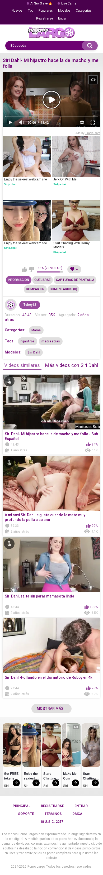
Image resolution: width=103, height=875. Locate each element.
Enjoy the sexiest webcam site (25, 179)
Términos (53, 814)
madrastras (50, 341)
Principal (21, 806)
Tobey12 (29, 305)
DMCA (77, 814)
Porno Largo (36, 866)
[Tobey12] (11, 305)
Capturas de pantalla (75, 280)
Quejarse (42, 280)
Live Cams (68, 3)
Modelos (64, 10)
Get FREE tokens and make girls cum (12, 777)
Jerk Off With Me (65, 179)
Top (30, 10)
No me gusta (31, 269)
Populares (46, 10)
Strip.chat (10, 184)
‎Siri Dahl (33, 352)
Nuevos (17, 10)
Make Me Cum (70, 776)
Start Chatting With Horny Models (71, 245)
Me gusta (24, 269)
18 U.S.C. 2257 (51, 822)
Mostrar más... (52, 708)
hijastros (28, 341)
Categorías (84, 10)
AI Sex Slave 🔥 (41, 3)
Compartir (35, 289)
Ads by (88, 133)
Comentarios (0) (63, 289)
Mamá (36, 330)
